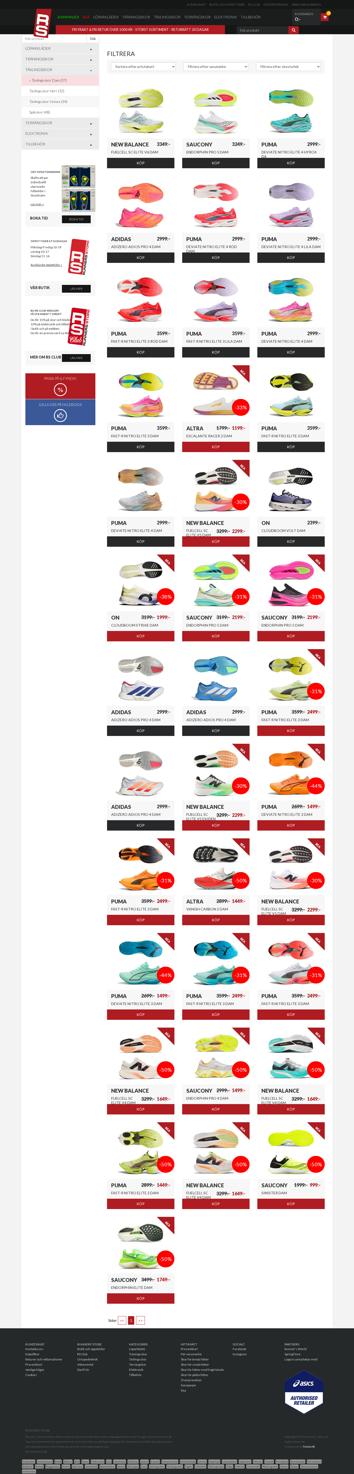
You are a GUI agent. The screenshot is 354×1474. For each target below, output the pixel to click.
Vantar (284, 1466)
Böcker (68, 1461)
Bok (77, 1461)
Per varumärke (191, 1354)
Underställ (253, 1466)
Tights (189, 1466)
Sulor (144, 1466)
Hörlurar (133, 1461)
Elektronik (225, 17)
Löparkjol (214, 1461)
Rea (86, 17)
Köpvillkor (32, 1354)
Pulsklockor (314, 1461)
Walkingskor (270, 1466)
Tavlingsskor (157, 1466)
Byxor (85, 1461)
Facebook (239, 1349)
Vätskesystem (309, 1466)
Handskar (119, 1461)
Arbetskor (29, 1461)
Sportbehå (91, 1466)
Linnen (202, 1461)
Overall (269, 1461)
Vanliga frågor (34, 1370)
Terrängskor (197, 17)
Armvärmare (44, 1461)
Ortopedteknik (275, 4)
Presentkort (33, 1364)
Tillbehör (250, 17)
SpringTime (292, 1354)
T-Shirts (239, 1466)
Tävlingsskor (167, 17)
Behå (58, 1461)
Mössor (257, 1461)
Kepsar (155, 1461)
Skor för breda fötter (195, 1359)
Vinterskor (29, 1471)
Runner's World (296, 1349)
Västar (294, 1466)
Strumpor (132, 1466)
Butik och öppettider (227, 4)
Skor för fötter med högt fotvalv (202, 1370)
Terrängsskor (174, 1466)
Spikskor (77, 1466)
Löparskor (245, 1461)
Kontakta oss (34, 1349)
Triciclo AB (309, 1446)
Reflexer (28, 1466)
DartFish (83, 1370)
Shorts (66, 1466)
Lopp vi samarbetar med (301, 1359)
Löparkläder (105, 17)
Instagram (240, 1354)
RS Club (254, 4)
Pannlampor (298, 1461)
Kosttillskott (187, 1461)
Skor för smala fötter (195, 1364)
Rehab (39, 1466)
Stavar (121, 1466)
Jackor (144, 1461)
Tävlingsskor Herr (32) (46, 91)
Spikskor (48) (39, 112)
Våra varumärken (306, 4)
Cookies (31, 1375)
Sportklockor (107, 1466)
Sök (93, 38)
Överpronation (191, 1380)
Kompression (170, 1461)
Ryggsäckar (53, 1466)
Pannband (282, 1461)
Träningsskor (136, 17)
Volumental (85, 1364)
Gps (109, 1461)
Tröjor (229, 1466)
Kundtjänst (196, 4)
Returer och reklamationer (43, 1359)
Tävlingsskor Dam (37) (49, 80)
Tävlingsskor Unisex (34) (48, 101)
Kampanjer (68, 17)
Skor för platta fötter (194, 1375)
